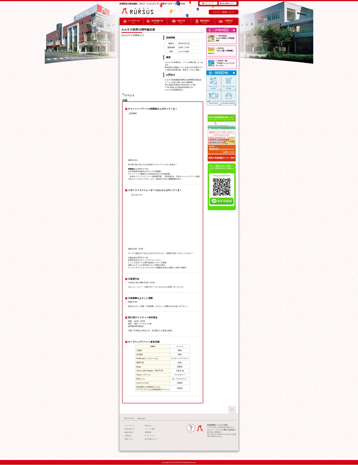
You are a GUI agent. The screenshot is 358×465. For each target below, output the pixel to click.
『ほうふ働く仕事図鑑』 (225, 51)
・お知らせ (147, 426)
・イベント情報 (149, 429)
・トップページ (129, 426)
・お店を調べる (129, 429)
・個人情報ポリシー (150, 439)
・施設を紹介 (128, 432)
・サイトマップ (149, 436)
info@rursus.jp (216, 436)
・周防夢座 (147, 432)
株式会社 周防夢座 (214, 432)
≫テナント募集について (223, 12)
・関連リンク (128, 439)
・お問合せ (127, 436)
